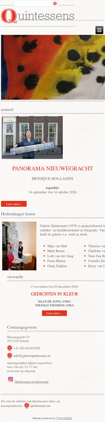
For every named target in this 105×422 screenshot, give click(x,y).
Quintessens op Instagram (31, 381)
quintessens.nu (40, 405)
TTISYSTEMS (64, 418)
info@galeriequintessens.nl (31, 355)
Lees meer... (13, 204)
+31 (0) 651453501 (26, 348)
